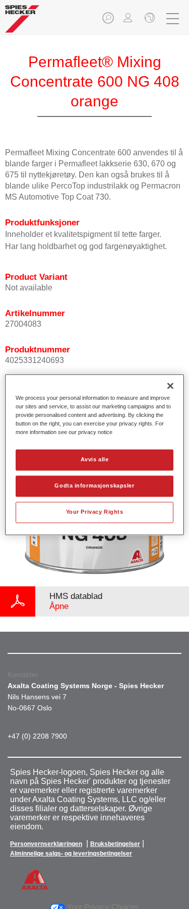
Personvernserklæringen (46, 843)
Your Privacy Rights (94, 512)
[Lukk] (170, 386)
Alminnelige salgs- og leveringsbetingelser (71, 853)
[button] (108, 21)
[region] (94, 454)
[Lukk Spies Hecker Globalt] (149, 19)
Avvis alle (95, 459)
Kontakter (23, 675)
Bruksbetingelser (115, 843)
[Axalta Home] (22, 23)
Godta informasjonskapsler (94, 485)
